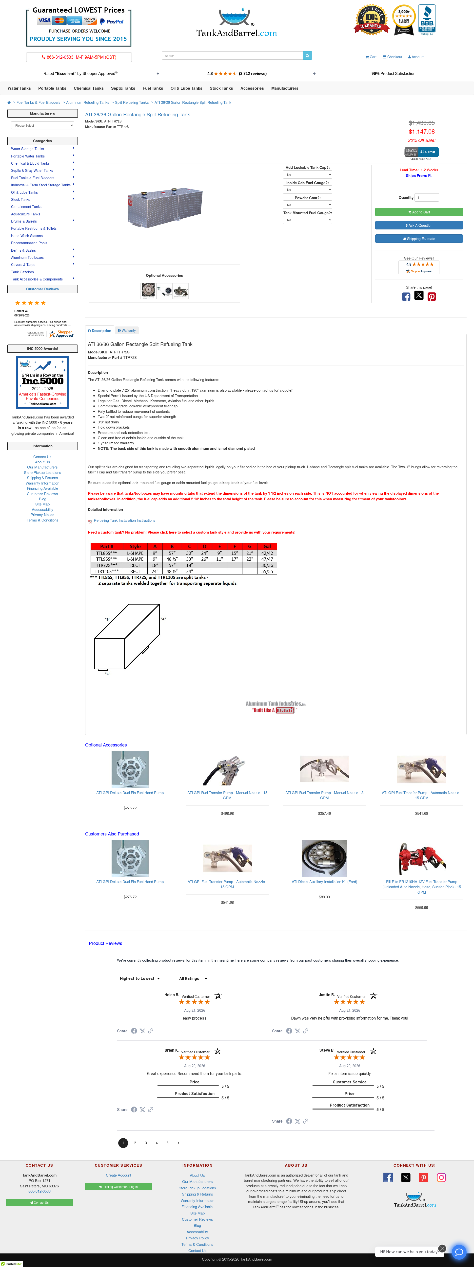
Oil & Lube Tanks (25, 192)
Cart (372, 56)
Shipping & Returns (42, 477)
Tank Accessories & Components (37, 279)
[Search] (307, 55)
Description (101, 330)
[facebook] (406, 297)
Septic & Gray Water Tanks (32, 170)
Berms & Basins (24, 250)
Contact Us (42, 456)
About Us (42, 461)
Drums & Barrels (24, 221)
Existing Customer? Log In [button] (120, 1186)
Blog (42, 498)
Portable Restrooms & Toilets (34, 228)
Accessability (42, 509)
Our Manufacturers (42, 466)
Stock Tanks (21, 199)
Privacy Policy (197, 1237)
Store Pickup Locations (42, 472)
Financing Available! (197, 1206)
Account (417, 56)
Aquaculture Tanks (25, 213)
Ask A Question (420, 225)
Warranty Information (42, 483)
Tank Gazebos (22, 271)
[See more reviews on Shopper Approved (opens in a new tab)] (150, 1031)
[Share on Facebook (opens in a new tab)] (134, 1031)
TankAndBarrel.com (256, 1259)
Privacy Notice (42, 514)
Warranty (128, 330)
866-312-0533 (39, 1191)
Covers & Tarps (23, 264)
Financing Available (42, 488)
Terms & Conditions (43, 519)
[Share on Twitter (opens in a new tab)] (142, 1031)
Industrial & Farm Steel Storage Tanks (41, 184)
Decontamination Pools (29, 242)
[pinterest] (431, 297)
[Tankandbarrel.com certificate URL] (50, 333)
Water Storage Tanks (28, 148)
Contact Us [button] (41, 1202)
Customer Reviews (42, 289)
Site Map (42, 503)
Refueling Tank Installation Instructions (125, 520)
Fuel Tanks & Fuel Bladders (38, 102)
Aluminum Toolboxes (28, 257)
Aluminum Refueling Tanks (87, 102)
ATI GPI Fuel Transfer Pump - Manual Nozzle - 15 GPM (227, 795)
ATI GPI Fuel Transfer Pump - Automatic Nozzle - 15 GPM (421, 795)
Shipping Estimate (420, 238)
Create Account (118, 1175)
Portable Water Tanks (28, 156)
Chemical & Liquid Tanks (31, 163)
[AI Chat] (459, 1252)
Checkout (394, 56)
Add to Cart (420, 211)
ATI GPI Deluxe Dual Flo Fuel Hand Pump (130, 792)
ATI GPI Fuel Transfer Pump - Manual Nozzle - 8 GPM (324, 795)
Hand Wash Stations (27, 235)
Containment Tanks (26, 206)
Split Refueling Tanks (132, 102)
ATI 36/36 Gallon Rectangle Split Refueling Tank (193, 102)
